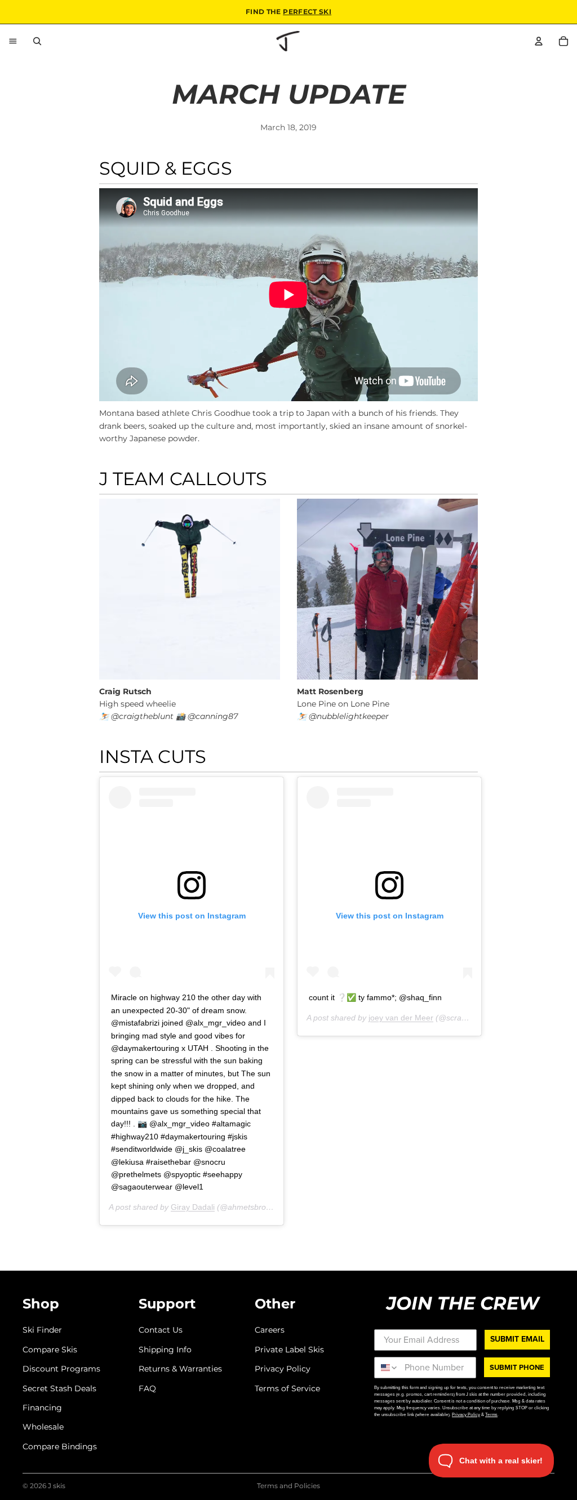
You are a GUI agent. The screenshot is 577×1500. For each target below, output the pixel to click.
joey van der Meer (401, 1017)
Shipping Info (165, 1349)
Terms (491, 1414)
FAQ (147, 1388)
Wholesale (43, 1427)
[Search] (37, 41)
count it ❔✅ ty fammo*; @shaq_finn (375, 997)
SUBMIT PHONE (517, 1367)
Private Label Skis (289, 1349)
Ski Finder (42, 1330)
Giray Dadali (193, 1206)
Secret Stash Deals (59, 1388)
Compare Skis (50, 1349)
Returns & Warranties (180, 1369)
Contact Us (161, 1330)
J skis (56, 1485)
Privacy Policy (282, 1369)
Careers (270, 1330)
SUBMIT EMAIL (517, 1339)
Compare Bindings (60, 1446)
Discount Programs (61, 1369)
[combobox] (387, 1367)
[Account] (538, 41)
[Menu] (13, 41)
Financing (42, 1408)
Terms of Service (287, 1388)
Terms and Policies (288, 1485)
